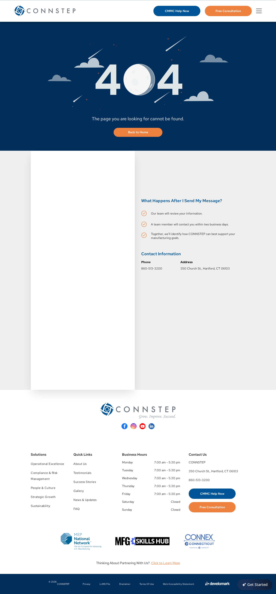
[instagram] (133, 426)
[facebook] (124, 426)
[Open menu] (259, 11)
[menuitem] (48, 463)
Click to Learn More (165, 563)
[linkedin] (152, 426)
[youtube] (143, 426)
